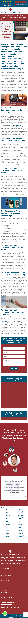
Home (2, 15)
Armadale (8, 511)
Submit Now (14, 368)
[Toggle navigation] (25, 10)
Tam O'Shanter (22, 530)
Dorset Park (8, 526)
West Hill (21, 533)
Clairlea (7, 521)
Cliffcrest (8, 524)
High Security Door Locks (8, 573)
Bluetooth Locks (6, 592)
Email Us (6, 607)
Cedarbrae (8, 514)
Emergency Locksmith (7, 600)
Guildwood (8, 530)
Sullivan (21, 532)
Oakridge (21, 512)
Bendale (7, 512)
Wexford (21, 536)
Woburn (20, 538)
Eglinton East (8, 527)
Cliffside (7, 523)
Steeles (20, 529)
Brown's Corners (9, 520)
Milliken (20, 509)
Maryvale (8, 538)
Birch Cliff (8, 515)
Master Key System (7, 575)
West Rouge (21, 535)
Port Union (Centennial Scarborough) (21, 515)
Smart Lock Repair (6, 580)
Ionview (7, 533)
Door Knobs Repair (7, 583)
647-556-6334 (20, 2)
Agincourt (8, 509)
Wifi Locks (5, 595)
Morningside (21, 511)
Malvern (7, 536)
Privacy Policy (6, 590)
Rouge (20, 518)
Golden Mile (8, 529)
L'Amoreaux (8, 535)
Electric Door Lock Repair (8, 578)
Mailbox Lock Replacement (8, 597)
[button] (11, 449)
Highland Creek (9, 532)
